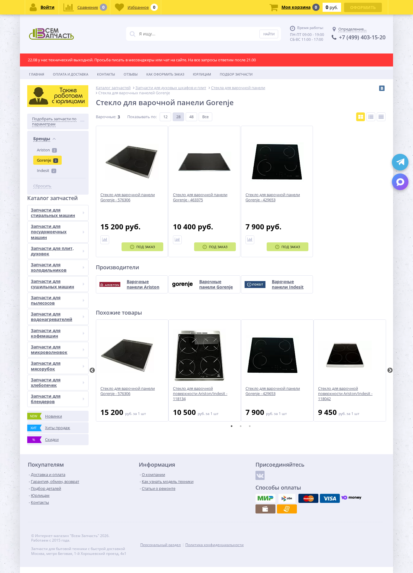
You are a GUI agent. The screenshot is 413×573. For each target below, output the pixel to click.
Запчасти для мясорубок (45, 365)
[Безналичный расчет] (287, 508)
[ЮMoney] (351, 498)
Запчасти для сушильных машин (52, 284)
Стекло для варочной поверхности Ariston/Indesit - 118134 (200, 393)
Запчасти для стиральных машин (53, 212)
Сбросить (42, 186)
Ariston (46, 150)
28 (178, 116)
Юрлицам (202, 74)
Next (390, 370)
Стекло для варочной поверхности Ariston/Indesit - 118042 (345, 393)
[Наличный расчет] (265, 508)
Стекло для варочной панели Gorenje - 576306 (127, 391)
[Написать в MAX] (400, 181)
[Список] (370, 116)
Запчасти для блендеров (45, 398)
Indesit (46, 170)
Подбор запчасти (236, 74)
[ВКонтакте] (382, 88)
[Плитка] (360, 116)
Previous (92, 370)
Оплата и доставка (70, 74)
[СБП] (287, 498)
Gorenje (47, 160)
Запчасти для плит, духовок (52, 251)
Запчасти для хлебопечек (45, 382)
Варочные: (106, 116)
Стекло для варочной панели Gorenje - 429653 (273, 391)
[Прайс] (381, 116)
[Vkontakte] (260, 475)
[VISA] (330, 498)
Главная (36, 74)
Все (205, 116)
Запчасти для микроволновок (49, 349)
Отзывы (131, 74)
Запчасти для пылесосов (45, 300)
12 (165, 116)
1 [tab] (232, 426)
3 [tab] (250, 426)
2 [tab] (241, 426)
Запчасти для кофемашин (45, 333)
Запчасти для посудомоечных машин (49, 231)
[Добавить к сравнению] (104, 239)
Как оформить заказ (165, 74)
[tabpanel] (132, 370)
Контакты (106, 74)
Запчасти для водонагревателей (51, 316)
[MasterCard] (308, 498)
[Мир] (265, 498)
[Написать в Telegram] (400, 162)
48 (191, 116)
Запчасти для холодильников (49, 267)
